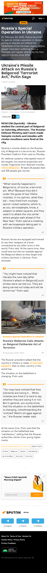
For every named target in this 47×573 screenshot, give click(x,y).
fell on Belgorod (10, 167)
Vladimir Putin (36, 446)
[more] (42, 232)
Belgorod (14, 451)
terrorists (19, 456)
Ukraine (5, 451)
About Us (5, 536)
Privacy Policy (19, 540)
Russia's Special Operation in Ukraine (23, 336)
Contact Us (26, 536)
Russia (22, 451)
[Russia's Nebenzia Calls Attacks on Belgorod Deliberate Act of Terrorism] (23, 317)
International (32, 451)
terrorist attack (7, 456)
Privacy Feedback (8, 543)
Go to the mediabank (28, 112)
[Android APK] (9, 550)
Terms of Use (15, 536)
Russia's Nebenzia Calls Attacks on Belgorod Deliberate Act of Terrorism (23, 344)
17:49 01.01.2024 (8, 82)
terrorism (29, 456)
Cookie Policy (7, 540)
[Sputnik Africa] (7, 19)
